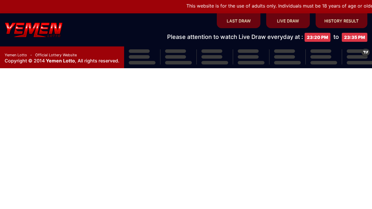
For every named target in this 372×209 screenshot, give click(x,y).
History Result (341, 20)
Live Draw (288, 20)
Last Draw (239, 20)
